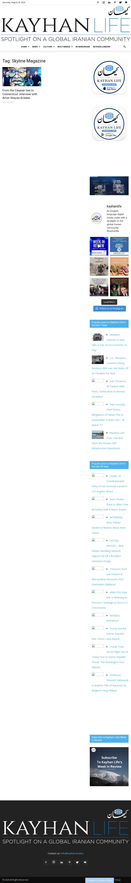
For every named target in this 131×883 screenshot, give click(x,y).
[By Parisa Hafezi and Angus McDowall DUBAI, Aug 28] (99, 287)
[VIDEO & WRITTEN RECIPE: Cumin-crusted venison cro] (119, 266)
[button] (124, 47)
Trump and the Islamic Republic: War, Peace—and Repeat (109, 633)
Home (24, 46)
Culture (47, 46)
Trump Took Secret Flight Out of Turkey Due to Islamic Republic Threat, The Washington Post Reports (110, 657)
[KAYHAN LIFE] (65, 24)
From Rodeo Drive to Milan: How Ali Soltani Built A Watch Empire (110, 504)
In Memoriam (83, 46)
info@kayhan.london (72, 853)
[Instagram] (103, 2)
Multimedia (63, 46)
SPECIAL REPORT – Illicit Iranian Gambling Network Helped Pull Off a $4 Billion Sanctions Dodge (107, 551)
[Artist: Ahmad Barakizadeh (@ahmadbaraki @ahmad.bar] (99, 266)
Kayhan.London (101, 46)
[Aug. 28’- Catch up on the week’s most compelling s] (99, 246)
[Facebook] (97, 2)
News (35, 46)
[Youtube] (126, 2)
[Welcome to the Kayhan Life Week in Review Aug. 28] (119, 246)
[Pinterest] (114, 2)
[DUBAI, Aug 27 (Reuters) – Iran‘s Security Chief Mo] (119, 287)
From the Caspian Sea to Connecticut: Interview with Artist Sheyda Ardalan (19, 94)
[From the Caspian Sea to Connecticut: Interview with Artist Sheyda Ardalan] (21, 76)
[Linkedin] (109, 2)
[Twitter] (120, 2)
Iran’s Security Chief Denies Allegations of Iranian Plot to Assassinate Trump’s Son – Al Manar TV (108, 415)
